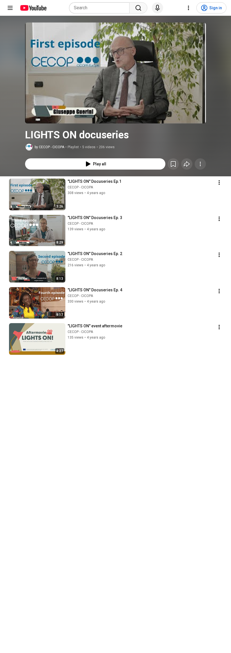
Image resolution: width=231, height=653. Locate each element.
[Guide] (10, 7)
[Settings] (188, 7)
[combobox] (101, 7)
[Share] (186, 164)
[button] (115, 72)
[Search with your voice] (157, 7)
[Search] (138, 7)
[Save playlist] (173, 164)
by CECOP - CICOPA (49, 147)
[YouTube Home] (33, 8)
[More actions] (200, 164)
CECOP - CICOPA (80, 187)
